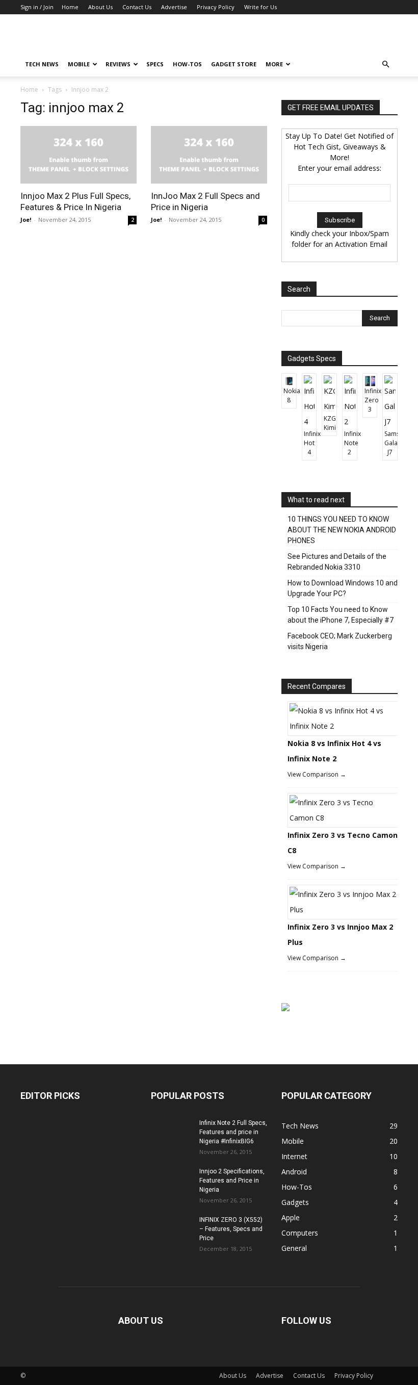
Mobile (79, 64)
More (274, 64)
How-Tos (187, 64)
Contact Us (136, 7)
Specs (155, 64)
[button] (385, 64)
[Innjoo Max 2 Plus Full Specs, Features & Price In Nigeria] (78, 155)
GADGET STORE (233, 64)
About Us (100, 7)
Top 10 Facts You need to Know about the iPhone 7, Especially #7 (341, 614)
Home (70, 7)
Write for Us (260, 7)
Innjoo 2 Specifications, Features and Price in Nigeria (232, 1180)
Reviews (118, 64)
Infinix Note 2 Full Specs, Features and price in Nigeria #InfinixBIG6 (233, 1132)
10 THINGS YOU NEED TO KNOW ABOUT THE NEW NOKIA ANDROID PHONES (342, 530)
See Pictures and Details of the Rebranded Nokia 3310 (337, 561)
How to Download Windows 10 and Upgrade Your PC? (343, 588)
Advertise (174, 7)
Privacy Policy (215, 7)
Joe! (25, 219)
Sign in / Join (37, 7)
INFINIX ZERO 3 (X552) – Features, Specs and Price (231, 1229)
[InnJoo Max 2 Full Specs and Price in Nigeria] (209, 155)
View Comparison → (317, 774)
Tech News (42, 64)
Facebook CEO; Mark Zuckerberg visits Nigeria (340, 641)
